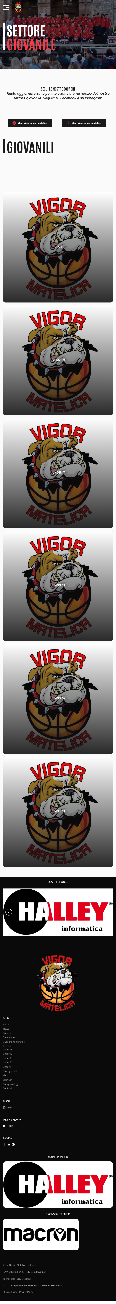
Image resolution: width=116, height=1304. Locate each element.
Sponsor (7, 1082)
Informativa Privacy (12, 1281)
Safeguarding (10, 1086)
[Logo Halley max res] (58, 1187)
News (6, 1031)
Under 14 (7, 1065)
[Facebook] (4, 1147)
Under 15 (7, 1060)
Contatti (7, 1091)
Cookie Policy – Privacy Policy (18, 1294)
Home (6, 1027)
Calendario (9, 1040)
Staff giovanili (10, 1073)
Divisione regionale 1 (14, 1044)
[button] (8, 913)
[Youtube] (13, 1147)
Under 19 (7, 1052)
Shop (5, 1078)
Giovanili (7, 1048)
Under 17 (7, 1056)
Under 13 (7, 1069)
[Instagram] (9, 1147)
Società (7, 1035)
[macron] (41, 1237)
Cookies (27, 1281)
